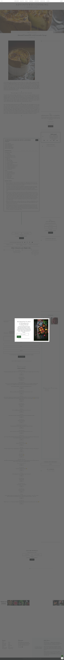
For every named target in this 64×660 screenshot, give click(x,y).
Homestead (31, 1)
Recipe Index (17, 1)
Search (61, 1)
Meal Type (22, 1)
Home (2, 1)
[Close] (48, 320)
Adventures (37, 1)
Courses (48, 1)
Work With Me (42, 1)
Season (26, 1)
